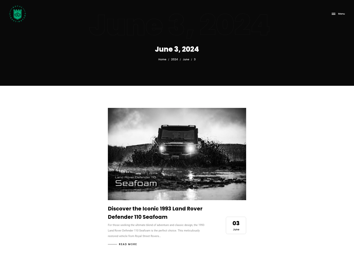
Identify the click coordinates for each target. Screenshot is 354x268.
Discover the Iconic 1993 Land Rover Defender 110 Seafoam (155, 213)
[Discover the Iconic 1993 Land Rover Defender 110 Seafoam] (177, 154)
